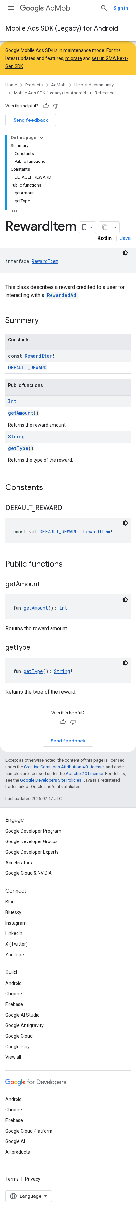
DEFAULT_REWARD (27, 367)
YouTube (14, 954)
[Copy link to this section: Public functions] (69, 565)
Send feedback (31, 120)
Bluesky (13, 912)
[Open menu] (10, 8)
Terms (12, 1179)
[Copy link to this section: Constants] (49, 488)
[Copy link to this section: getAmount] (46, 585)
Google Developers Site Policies (50, 780)
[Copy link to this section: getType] (37, 648)
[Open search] (104, 8)
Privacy (32, 1179)
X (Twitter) (16, 944)
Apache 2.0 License (84, 773)
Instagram (16, 923)
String (16, 436)
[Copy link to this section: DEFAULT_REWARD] (69, 508)
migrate (73, 58)
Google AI (15, 1141)
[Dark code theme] (125, 253)
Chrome (13, 993)
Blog (10, 901)
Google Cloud (19, 1036)
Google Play (17, 1046)
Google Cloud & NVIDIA (28, 873)
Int (12, 401)
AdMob (58, 8)
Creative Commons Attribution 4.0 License (64, 766)
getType (18, 448)
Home (11, 84)
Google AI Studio (22, 1015)
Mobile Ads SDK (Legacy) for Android (61, 28)
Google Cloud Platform (28, 1131)
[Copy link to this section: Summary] (45, 321)
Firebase (14, 1004)
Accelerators (18, 862)
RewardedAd (61, 295)
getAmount (20, 413)
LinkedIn (13, 933)
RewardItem (45, 261)
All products (17, 1152)
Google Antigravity (24, 1025)
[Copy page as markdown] (105, 227)
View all (13, 1057)
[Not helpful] (56, 106)
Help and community (94, 84)
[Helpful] (46, 106)
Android (13, 983)
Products (34, 84)
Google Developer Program (33, 831)
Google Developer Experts (32, 852)
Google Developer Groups (31, 841)
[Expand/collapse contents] (42, 138)
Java (125, 238)
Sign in (120, 8)
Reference (104, 92)
